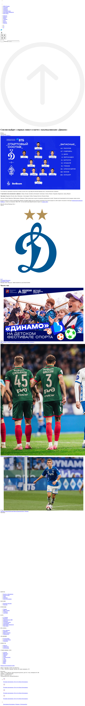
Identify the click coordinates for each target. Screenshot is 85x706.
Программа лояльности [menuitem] (8, 624)
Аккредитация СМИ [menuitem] (7, 619)
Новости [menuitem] (5, 645)
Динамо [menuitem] (5, 609)
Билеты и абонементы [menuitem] (8, 594)
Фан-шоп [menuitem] (5, 604)
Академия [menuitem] (5, 612)
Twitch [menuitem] (4, 659)
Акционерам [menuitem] (6, 623)
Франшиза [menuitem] (5, 621)
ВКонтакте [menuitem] (5, 653)
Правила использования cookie (8, 665)
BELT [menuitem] (4, 662)
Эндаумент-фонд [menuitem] (7, 622)
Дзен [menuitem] (4, 658)
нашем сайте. (45, 201)
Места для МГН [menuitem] (6, 632)
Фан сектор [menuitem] (5, 625)
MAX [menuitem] (4, 663)
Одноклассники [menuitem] (6, 657)
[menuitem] (43, 6)
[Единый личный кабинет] (2, 33)
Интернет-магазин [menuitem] (7, 603)
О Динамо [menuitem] (5, 617)
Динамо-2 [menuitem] (5, 611)
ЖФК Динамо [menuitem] (6, 610)
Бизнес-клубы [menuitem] (6, 595)
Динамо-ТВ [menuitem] (5, 646)
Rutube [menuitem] (4, 660)
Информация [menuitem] (6, 634)
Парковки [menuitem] (5, 597)
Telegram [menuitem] (5, 654)
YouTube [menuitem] (5, 652)
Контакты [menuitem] (5, 618)
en (3, 26)
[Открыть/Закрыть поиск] (3, 35)
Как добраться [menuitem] (6, 630)
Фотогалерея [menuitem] (6, 647)
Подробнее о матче (5, 281)
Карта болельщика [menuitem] (7, 599)
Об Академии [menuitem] (6, 638)
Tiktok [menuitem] (4, 656)
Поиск (5, 41)
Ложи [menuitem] (4, 596)
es (3, 27)
